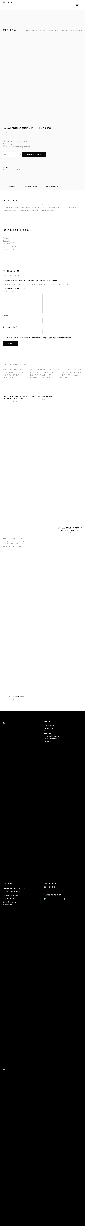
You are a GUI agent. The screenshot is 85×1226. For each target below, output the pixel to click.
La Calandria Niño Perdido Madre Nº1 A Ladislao (70, 529)
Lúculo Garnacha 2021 (42, 396)
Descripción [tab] (11, 187)
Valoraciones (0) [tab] (52, 187)
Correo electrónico (10, 327)
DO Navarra (43, 30)
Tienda (34, 30)
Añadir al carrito (34, 154)
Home (28, 30)
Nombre (6, 316)
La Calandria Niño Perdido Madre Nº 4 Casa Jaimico (15, 397)
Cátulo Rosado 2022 (15, 697)
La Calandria (52, 30)
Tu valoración (8, 292)
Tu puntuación (8, 288)
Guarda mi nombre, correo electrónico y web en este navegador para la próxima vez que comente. (39, 337)
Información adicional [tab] (30, 187)
